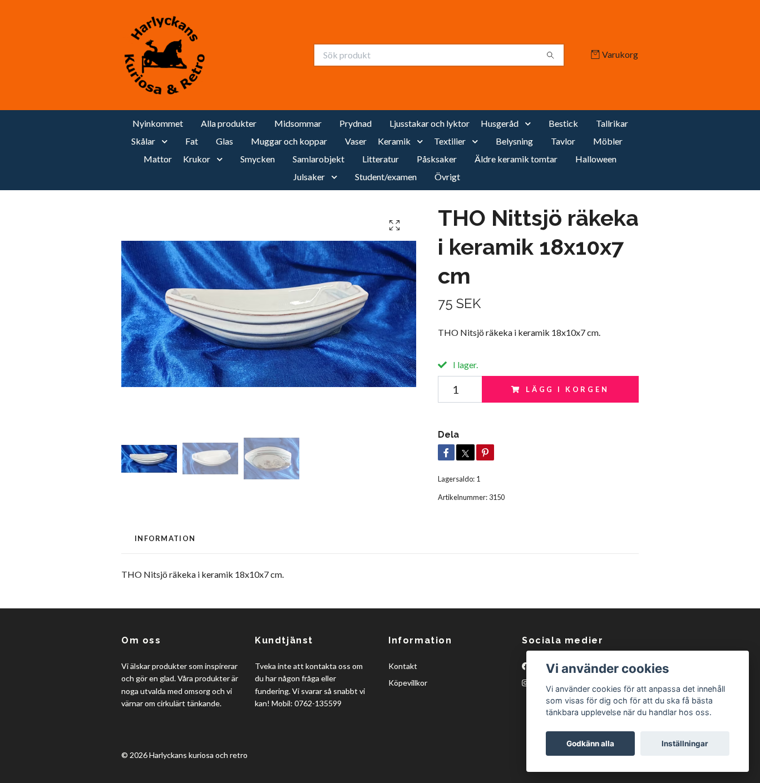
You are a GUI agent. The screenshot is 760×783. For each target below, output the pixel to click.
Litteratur (380, 158)
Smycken (257, 158)
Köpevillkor (407, 682)
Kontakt (402, 666)
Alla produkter (228, 123)
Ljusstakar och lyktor (429, 123)
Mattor (158, 158)
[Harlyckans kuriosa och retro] (251, 55)
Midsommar (298, 123)
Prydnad (355, 123)
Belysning (514, 141)
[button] (530, 123)
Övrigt (447, 176)
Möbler (608, 141)
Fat (191, 141)
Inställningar (685, 743)
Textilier (450, 141)
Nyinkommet (157, 123)
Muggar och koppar (289, 141)
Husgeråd (500, 123)
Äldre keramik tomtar (516, 158)
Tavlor (563, 141)
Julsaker (309, 176)
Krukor (196, 158)
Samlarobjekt (318, 158)
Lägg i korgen (567, 389)
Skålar (143, 141)
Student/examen (386, 176)
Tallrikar (612, 123)
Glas (224, 141)
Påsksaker (437, 158)
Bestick (563, 123)
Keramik (394, 141)
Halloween (595, 158)
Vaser (356, 141)
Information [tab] (165, 538)
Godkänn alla (590, 743)
